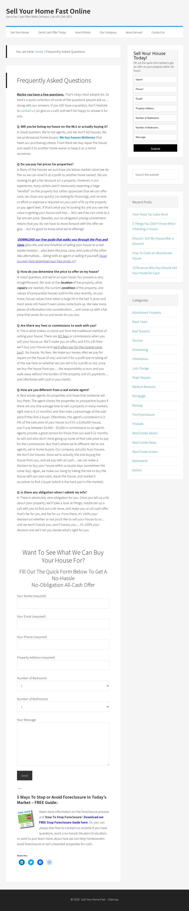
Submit (155, 148)
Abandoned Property (146, 312)
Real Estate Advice (144, 433)
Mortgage (138, 396)
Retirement (139, 461)
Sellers (137, 470)
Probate (137, 424)
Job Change (140, 368)
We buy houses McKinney (77, 137)
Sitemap (113, 899)
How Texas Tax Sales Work (150, 214)
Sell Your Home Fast (93, 899)
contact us (28, 111)
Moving (137, 405)
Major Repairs (141, 377)
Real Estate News (144, 442)
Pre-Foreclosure (143, 414)
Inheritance (140, 359)
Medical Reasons (143, 387)
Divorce (137, 340)
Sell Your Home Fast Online (48, 11)
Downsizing (140, 349)
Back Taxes (139, 322)
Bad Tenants (141, 331)
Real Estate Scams (145, 452)
